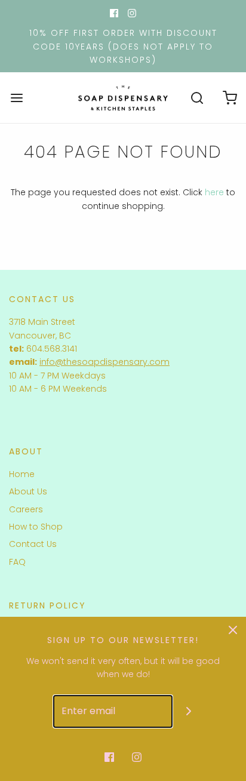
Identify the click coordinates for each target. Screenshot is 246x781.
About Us (28, 491)
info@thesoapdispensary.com (104, 362)
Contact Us (33, 544)
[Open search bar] (196, 97)
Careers (26, 509)
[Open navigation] (16, 97)
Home (22, 474)
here (214, 192)
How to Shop (36, 527)
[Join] (189, 711)
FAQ (17, 562)
